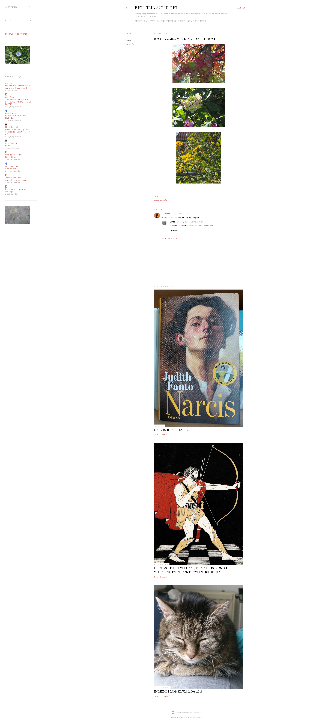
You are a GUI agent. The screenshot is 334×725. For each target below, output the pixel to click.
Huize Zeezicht (12, 127)
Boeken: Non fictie (188, 21)
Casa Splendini (11, 143)
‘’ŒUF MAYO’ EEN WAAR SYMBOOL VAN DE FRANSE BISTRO (18, 101)
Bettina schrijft (156, 8)
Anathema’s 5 (11, 168)
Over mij (154, 21)
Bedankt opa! (11, 157)
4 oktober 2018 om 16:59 (180, 214)
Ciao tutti (9, 83)
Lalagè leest (10, 113)
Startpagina (141, 21)
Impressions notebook (15, 189)
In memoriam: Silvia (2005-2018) (179, 691)
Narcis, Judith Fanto (171, 430)
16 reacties (164, 696)
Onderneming (169, 21)
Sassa (7, 146)
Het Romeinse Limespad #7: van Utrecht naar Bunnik (18, 87)
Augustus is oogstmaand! (16, 180)
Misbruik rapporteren (16, 34)
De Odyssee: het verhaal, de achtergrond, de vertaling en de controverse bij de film (192, 570)
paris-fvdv (9, 97)
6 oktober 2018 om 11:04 (194, 222)
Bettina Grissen (177, 222)
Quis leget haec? (13, 166)
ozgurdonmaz (195, 717)
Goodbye (9, 191)
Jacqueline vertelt (13, 178)
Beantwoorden (169, 238)
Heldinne (166, 214)
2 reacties (163, 435)
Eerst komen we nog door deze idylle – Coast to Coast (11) (17, 131)
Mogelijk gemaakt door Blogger (187, 713)
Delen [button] (128, 34)
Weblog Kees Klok (13, 155)
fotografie (129, 44)
